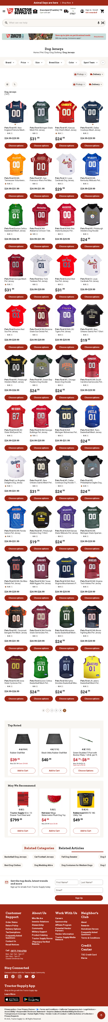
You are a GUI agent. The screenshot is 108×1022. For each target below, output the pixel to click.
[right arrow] (103, 62)
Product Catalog (40, 935)
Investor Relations (40, 922)
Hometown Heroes (90, 929)
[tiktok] (33, 976)
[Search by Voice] (98, 22)
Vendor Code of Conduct (56, 1014)
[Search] (6, 23)
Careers (59, 918)
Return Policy (12, 925)
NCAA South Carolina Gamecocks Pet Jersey (91, 381)
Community (37, 928)
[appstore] (12, 999)
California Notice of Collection (80, 1014)
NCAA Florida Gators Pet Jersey (15, 532)
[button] (72, 2)
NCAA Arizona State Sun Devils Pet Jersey (41, 330)
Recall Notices (12, 944)
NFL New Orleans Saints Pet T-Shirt (91, 330)
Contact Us (11, 941)
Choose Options (85, 771)
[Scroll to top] (101, 1015)
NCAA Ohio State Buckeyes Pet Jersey (65, 229)
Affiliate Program (63, 925)
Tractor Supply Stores (42, 938)
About (84, 922)
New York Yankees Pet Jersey (39, 280)
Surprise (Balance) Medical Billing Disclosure (65, 1011)
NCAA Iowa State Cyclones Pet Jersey (14, 682)
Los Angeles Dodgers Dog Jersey (14, 481)
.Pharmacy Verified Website (41, 943)
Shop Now (66, 3)
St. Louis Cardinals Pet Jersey (89, 280)
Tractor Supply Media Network (65, 938)
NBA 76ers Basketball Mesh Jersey (91, 431)
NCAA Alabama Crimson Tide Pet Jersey (40, 229)
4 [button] (60, 710)
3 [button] (56, 710)
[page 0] (43, 710)
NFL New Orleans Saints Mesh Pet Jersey (41, 481)
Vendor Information (64, 934)
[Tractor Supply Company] (19, 11)
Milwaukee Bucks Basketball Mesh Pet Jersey (65, 631)
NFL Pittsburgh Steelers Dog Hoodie (91, 229)
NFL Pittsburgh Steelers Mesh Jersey (15, 381)
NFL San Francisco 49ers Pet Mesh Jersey (41, 179)
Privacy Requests (11, 1016)
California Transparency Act (70, 1009)
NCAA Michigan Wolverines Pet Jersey (66, 431)
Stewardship (38, 925)
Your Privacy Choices (26, 1009)
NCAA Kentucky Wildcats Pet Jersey (90, 179)
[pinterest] (13, 976)
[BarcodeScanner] (102, 22)
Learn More (9, 994)
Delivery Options (13, 929)
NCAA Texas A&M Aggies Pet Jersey (40, 582)
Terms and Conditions (49, 1009)
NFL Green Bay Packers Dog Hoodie (41, 381)
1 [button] (47, 710)
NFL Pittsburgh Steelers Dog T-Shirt (41, 532)
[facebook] (6, 976)
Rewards (85, 925)
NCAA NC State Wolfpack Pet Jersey (13, 431)
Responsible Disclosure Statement (31, 1011)
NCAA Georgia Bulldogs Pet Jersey (41, 431)
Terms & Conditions (90, 938)
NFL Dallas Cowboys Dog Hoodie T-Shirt (65, 481)
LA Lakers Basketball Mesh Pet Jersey (89, 682)
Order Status (12, 922)
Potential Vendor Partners (63, 929)
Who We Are (37, 918)
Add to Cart (22, 771)
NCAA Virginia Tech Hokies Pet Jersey (91, 582)
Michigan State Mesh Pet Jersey (41, 129)
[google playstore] (31, 999)
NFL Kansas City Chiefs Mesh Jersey (65, 129)
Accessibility (9, 1011)
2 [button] (51, 710)
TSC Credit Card (89, 955)
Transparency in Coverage (15, 1014)
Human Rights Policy (36, 1014)
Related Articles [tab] (71, 848)
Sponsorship (61, 922)
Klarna (84, 958)
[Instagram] (19, 976)
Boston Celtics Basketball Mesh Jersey (15, 229)
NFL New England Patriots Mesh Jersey (14, 129)
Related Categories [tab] (39, 848)
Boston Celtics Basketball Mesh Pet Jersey (41, 682)
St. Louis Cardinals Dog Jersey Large (64, 179)
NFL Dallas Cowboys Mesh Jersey (90, 129)
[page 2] (64, 710)
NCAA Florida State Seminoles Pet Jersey (40, 631)
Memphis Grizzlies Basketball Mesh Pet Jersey (66, 682)
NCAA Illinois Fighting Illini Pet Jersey (90, 631)
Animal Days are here (46, 2)
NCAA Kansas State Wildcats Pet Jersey (66, 532)
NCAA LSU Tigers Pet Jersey (64, 330)
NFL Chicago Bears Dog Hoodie (65, 381)
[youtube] (26, 976)
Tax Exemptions (13, 932)
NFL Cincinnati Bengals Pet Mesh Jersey (15, 631)
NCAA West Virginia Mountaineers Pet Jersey (66, 582)
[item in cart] (102, 11)
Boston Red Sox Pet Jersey (65, 280)
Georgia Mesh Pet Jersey (15, 280)
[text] (69, 52)
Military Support (39, 932)
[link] (36, 52)
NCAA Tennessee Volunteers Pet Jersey (14, 179)
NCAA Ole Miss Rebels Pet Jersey (15, 582)
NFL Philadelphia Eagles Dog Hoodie (91, 481)
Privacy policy (10, 1009)
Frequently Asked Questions (14, 937)
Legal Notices (89, 1009)
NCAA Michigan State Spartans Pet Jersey (91, 532)
